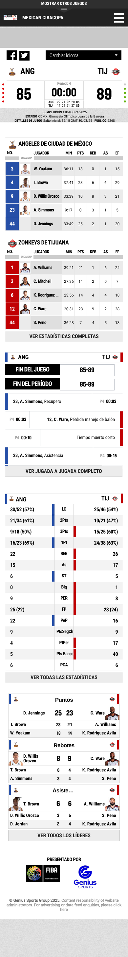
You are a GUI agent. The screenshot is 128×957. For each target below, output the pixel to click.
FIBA (43, 877)
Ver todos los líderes (64, 835)
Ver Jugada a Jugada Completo (64, 471)
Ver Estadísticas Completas (64, 336)
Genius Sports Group (85, 877)
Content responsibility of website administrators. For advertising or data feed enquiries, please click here (64, 905)
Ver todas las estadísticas (64, 677)
